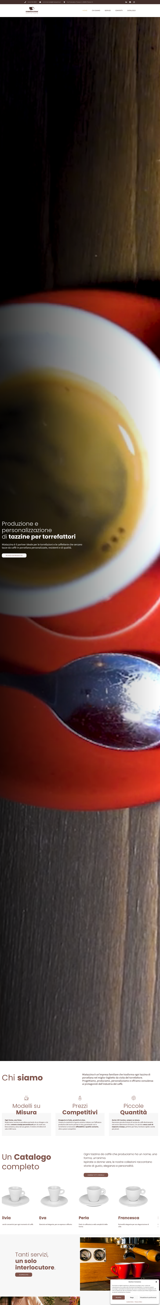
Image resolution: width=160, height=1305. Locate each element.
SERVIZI (108, 10)
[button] (156, 1282)
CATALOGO (131, 10)
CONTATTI (119, 10)
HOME (84, 10)
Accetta (118, 1297)
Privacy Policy (138, 1301)
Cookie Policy (130, 1301)
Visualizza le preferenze (148, 1297)
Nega (132, 1297)
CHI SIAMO (96, 10)
